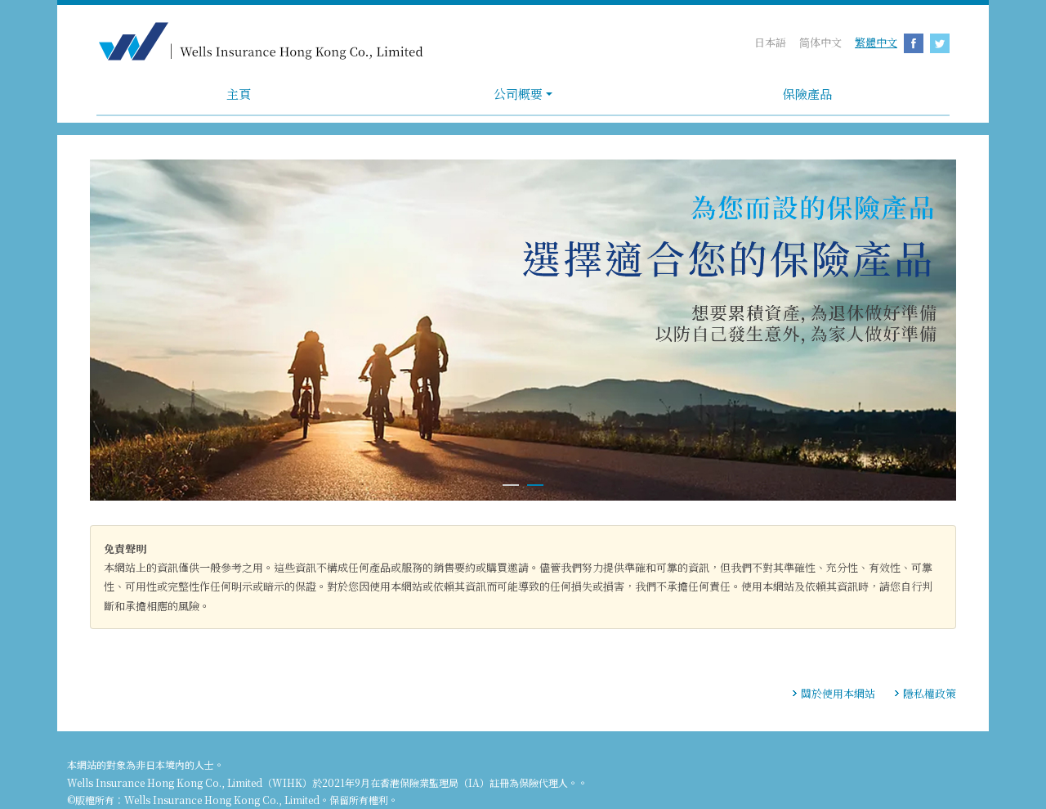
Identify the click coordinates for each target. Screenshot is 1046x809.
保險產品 (807, 93)
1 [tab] (511, 494)
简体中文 (820, 42)
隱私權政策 (929, 693)
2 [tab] (535, 494)
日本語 (770, 42)
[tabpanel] (523, 330)
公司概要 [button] (518, 93)
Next (954, 331)
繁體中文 (876, 42)
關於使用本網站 (838, 693)
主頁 (238, 93)
